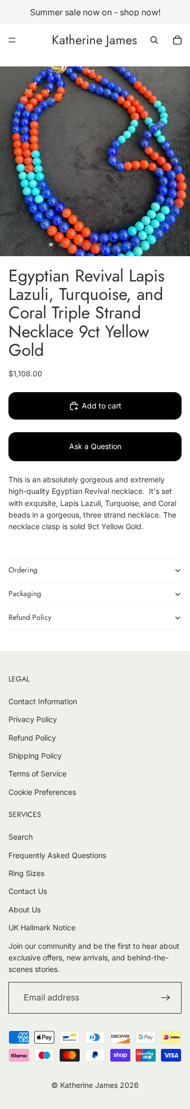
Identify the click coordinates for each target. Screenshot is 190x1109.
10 (139, 244)
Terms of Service (37, 773)
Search (20, 836)
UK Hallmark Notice (41, 927)
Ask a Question (95, 446)
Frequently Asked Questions (57, 855)
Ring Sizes (26, 873)
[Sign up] (166, 998)
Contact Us (27, 891)
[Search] (154, 40)
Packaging (24, 593)
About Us (24, 909)
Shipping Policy (35, 755)
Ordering (22, 570)
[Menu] (12, 40)
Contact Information (42, 701)
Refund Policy (29, 617)
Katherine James (89, 1085)
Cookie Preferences (42, 791)
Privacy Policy (32, 719)
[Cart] (177, 40)
